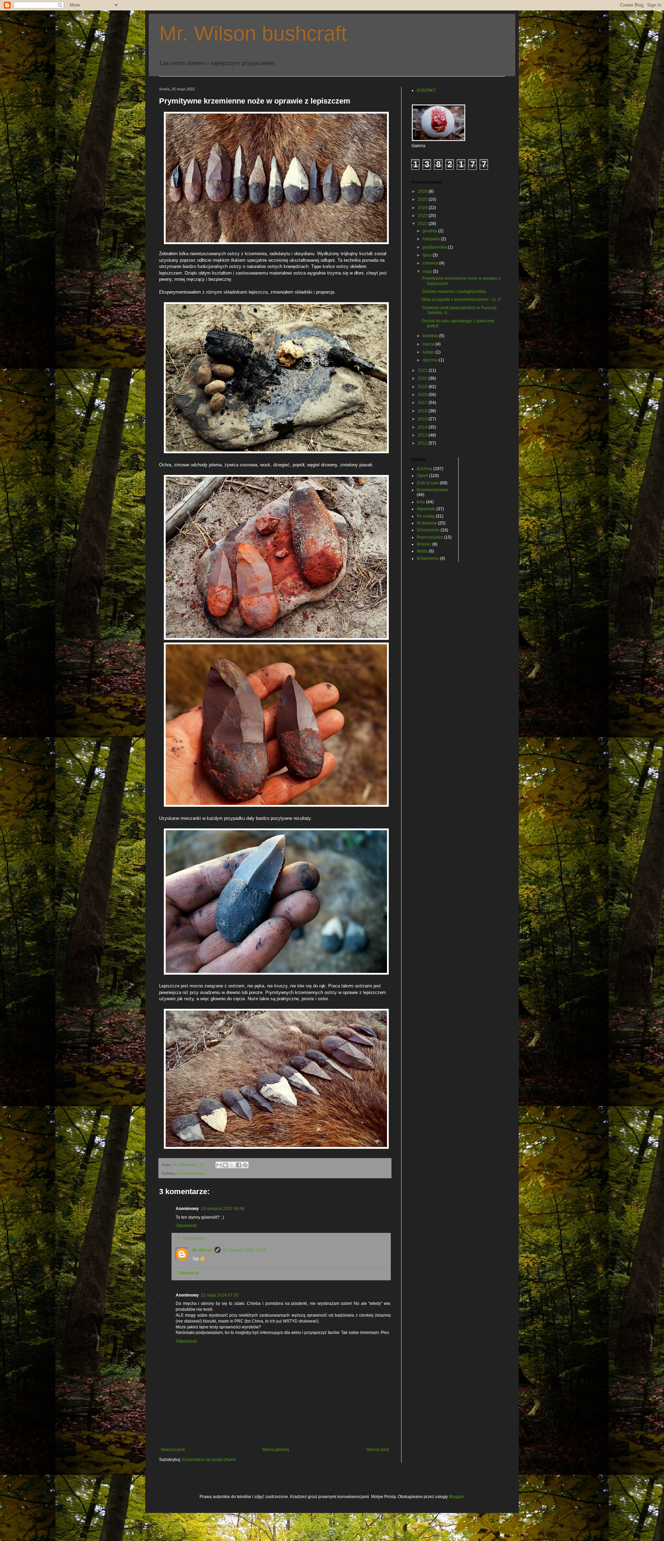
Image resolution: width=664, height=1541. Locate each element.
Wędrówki (426, 509)
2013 (423, 435)
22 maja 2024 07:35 (220, 1295)
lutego (429, 352)
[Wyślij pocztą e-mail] (218, 1165)
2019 (423, 386)
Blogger (456, 1496)
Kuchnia (424, 468)
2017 (423, 402)
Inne (421, 502)
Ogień (422, 475)
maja (428, 271)
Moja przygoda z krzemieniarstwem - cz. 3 (461, 299)
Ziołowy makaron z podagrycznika (454, 291)
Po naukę (426, 516)
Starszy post (377, 1449)
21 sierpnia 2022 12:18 (244, 1250)
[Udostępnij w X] (232, 1165)
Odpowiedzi (193, 1238)
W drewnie (427, 523)
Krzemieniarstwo (191, 1173)
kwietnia (431, 335)
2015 (423, 418)
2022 (423, 223)
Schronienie (428, 530)
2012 (423, 443)
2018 (423, 394)
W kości (424, 544)
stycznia (431, 360)
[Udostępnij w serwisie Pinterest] (245, 1165)
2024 (423, 207)
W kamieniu (428, 558)
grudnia (430, 231)
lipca (428, 255)
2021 (423, 370)
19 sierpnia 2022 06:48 (223, 1208)
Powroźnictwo (430, 537)
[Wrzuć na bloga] (225, 1165)
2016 (423, 411)
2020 (423, 378)
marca (429, 344)
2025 (423, 199)
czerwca (431, 263)
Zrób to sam (428, 483)
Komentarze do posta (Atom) (209, 1459)
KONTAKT (426, 90)
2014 (423, 427)
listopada (432, 238)
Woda (422, 551)
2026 (423, 191)
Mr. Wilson (202, 1250)
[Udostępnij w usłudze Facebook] (238, 1165)
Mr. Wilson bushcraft (253, 33)
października (435, 247)
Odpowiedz (186, 1225)
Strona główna (275, 1449)
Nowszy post (173, 1449)
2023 (423, 215)
